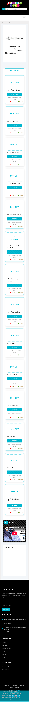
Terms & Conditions (6, 648)
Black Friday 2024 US (6, 669)
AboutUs (10, 685)
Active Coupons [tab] (14, 70)
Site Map (4, 654)
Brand (6, 22)
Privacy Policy (5, 645)
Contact (15, 685)
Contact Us (4, 651)
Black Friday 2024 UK (6, 666)
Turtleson (11, 22)
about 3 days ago (8, 623)
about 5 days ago (8, 631)
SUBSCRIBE (6, 609)
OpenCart (17, 690)
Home (6, 685)
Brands (3, 657)
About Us (4, 642)
